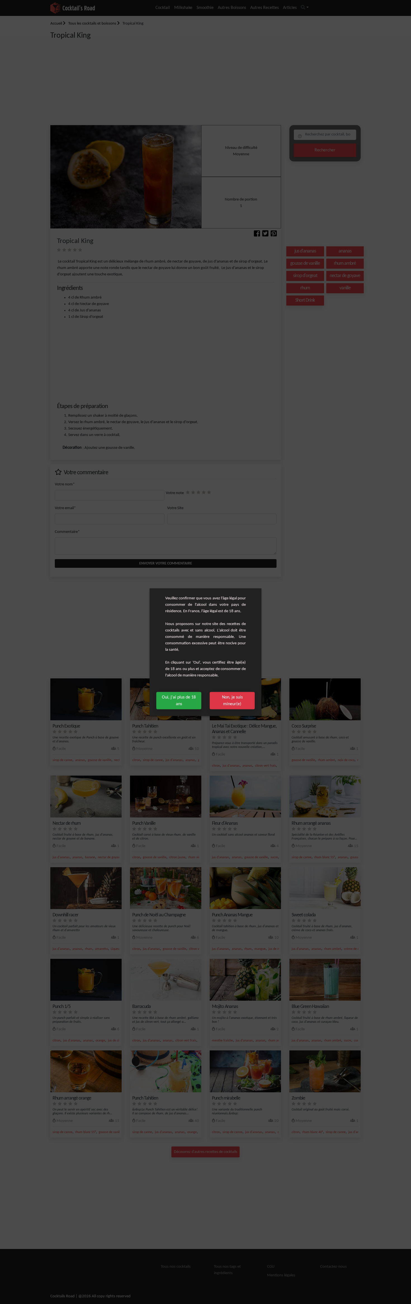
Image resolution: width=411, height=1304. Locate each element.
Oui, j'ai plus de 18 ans (179, 700)
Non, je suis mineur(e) (232, 700)
